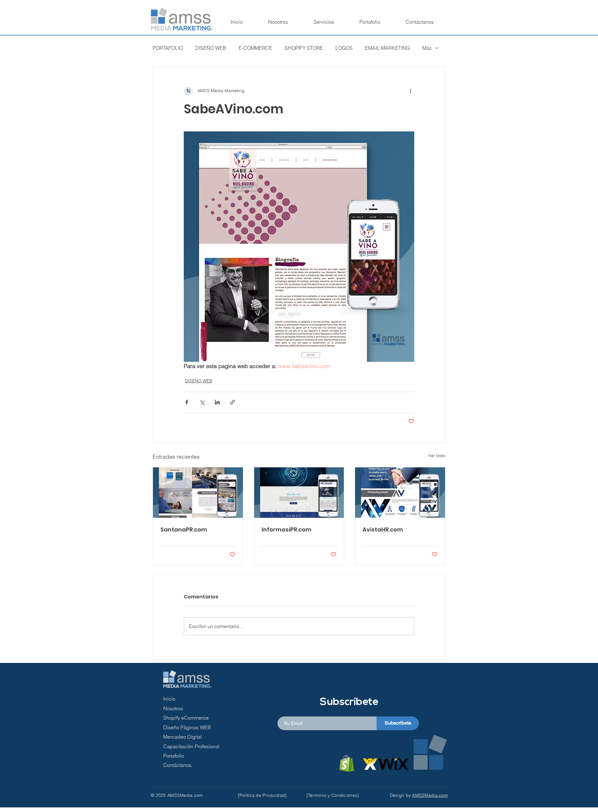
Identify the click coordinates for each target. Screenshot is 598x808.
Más (427, 48)
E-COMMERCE (255, 48)
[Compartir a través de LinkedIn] (217, 402)
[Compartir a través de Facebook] (187, 402)
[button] (324, 22)
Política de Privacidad (262, 795)
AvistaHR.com (383, 529)
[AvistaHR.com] (400, 492)
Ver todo (436, 455)
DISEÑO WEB (210, 48)
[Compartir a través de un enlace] (232, 402)
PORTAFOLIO (168, 48)
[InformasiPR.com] (299, 492)
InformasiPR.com (286, 529)
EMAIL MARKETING (387, 48)
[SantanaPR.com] (198, 492)
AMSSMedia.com (430, 795)
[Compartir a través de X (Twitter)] (202, 402)
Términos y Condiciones (332, 795)
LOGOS (344, 48)
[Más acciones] (410, 90)
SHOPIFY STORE (304, 48)
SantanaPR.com (183, 529)
